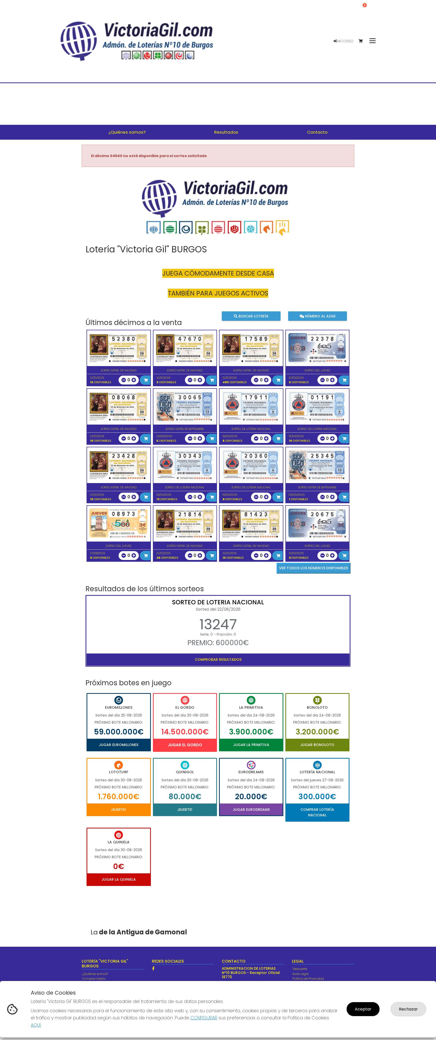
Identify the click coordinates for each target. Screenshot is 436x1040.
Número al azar (319, 315)
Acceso (345, 41)
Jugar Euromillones (118, 744)
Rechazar (408, 1009)
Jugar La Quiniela (118, 879)
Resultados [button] (226, 132)
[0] (363, 41)
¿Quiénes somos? (95, 974)
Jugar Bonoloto (317, 744)
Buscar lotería (252, 315)
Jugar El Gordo (185, 745)
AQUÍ (36, 1025)
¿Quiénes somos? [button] (127, 132)
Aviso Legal (300, 974)
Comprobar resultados (218, 659)
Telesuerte (299, 969)
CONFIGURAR (203, 1018)
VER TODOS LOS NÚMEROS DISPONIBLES (313, 568)
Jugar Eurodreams (251, 809)
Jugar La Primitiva (251, 744)
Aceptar (363, 1009)
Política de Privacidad (308, 978)
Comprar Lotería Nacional (317, 812)
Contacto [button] (317, 132)
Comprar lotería (93, 978)
